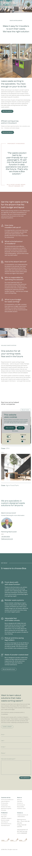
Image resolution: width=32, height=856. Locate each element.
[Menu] (29, 2)
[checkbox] (9, 436)
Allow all (20, 428)
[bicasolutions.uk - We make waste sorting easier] (6, 2)
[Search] (17, 2)
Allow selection (10, 428)
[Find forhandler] (14, 2)
